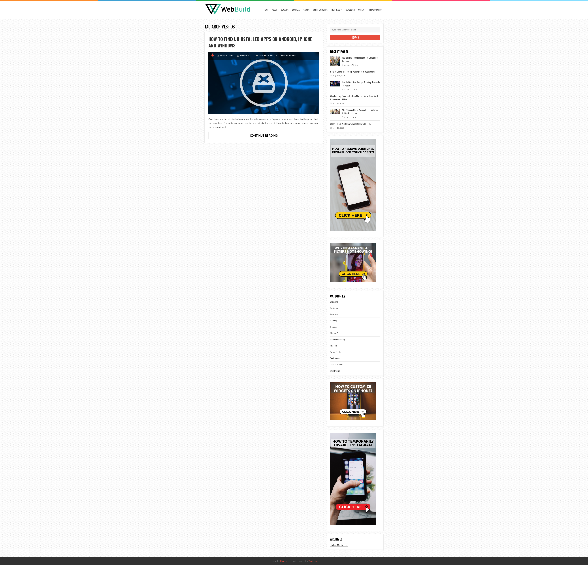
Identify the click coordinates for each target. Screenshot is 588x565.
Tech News (335, 9)
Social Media (335, 352)
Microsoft (334, 333)
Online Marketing (320, 9)
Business (296, 9)
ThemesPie (285, 561)
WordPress (313, 561)
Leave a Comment (288, 55)
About (274, 9)
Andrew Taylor (226, 55)
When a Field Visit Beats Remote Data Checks (350, 123)
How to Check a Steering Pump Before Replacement (353, 71)
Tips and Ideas (266, 55)
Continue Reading (273, 136)
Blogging (284, 9)
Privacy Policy (375, 9)
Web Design (350, 9)
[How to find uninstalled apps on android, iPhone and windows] (263, 83)
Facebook (334, 314)
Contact (362, 9)
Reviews (333, 345)
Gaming (306, 9)
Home (266, 9)
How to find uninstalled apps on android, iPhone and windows (260, 42)
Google (333, 327)
